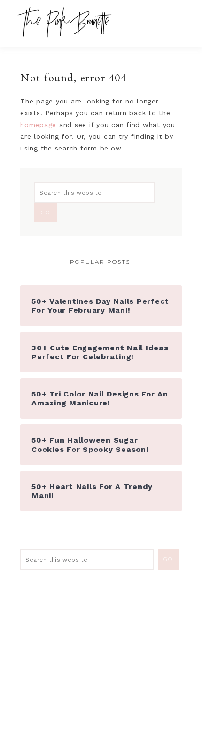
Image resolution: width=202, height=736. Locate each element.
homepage (38, 124)
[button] (179, 19)
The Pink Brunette (67, 22)
